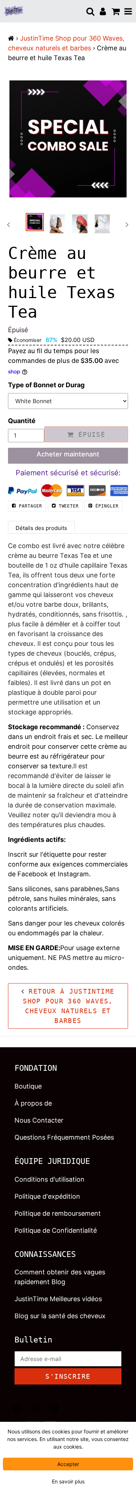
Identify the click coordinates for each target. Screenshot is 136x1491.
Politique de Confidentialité (56, 1230)
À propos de (33, 1103)
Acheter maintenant (68, 454)
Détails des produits (41, 528)
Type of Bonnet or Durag (46, 385)
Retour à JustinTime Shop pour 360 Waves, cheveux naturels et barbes (69, 1005)
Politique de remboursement (58, 1213)
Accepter (68, 1464)
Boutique (28, 1086)
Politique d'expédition (47, 1196)
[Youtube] (54, 1408)
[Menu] (127, 11)
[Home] (11, 38)
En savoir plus (68, 1481)
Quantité (22, 421)
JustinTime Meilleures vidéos (58, 1299)
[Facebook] (17, 1408)
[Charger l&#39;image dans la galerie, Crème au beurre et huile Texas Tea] (35, 222)
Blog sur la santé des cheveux (60, 1316)
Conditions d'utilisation (50, 1179)
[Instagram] (36, 1408)
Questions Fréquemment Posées (64, 1137)
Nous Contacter (39, 1120)
